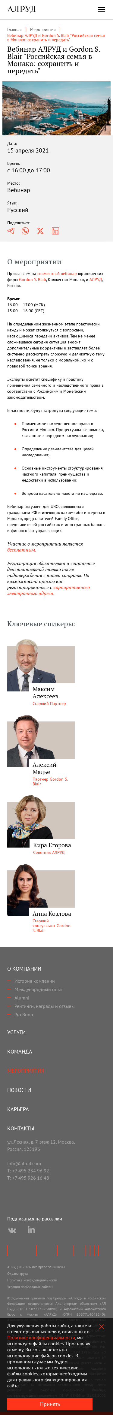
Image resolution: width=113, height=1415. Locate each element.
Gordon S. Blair (32, 279)
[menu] (101, 9)
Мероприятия (25, 1070)
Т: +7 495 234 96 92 (28, 1171)
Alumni (21, 997)
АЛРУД (95, 279)
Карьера (18, 1109)
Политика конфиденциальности (32, 1280)
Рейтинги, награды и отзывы (44, 1006)
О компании (24, 968)
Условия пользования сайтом (30, 1286)
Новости (19, 1090)
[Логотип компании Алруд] (21, 9)
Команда (19, 1051)
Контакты (20, 1128)
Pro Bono (23, 1014)
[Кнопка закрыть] (101, 1327)
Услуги (16, 1032)
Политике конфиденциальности (41, 1338)
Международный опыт (38, 989)
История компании (34, 980)
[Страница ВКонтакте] (12, 1230)
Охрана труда (17, 1273)
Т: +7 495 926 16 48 (28, 1178)
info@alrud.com (24, 1163)
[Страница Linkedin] (31, 1230)
